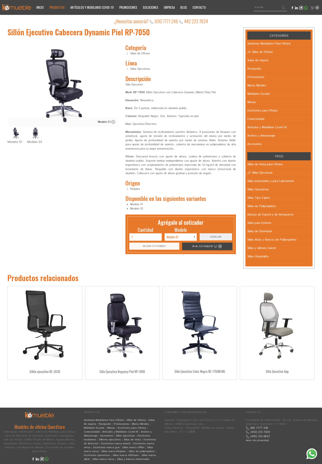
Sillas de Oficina (136, 420)
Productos (57, 7)
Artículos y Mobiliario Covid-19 (120, 432)
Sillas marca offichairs (126, 455)
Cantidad (145, 229)
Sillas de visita (132, 439)
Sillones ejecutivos (110, 439)
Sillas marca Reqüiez (113, 451)
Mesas (111, 428)
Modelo (180, 229)
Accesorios (106, 436)
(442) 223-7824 (260, 432)
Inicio (40, 7)
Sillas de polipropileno (142, 451)
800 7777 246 (166, 21)
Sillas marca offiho (133, 447)
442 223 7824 (195, 21)
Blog (183, 7)
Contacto (199, 7)
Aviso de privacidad (257, 440)
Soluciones (150, 7)
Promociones (128, 7)
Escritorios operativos (97, 455)
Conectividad (92, 432)
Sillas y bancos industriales (133, 459)
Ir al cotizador (206, 246)
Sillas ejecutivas (125, 436)
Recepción (105, 424)
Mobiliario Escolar (94, 428)
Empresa (169, 7)
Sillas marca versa (103, 459)
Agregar (215, 237)
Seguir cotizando (154, 246)
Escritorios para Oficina (132, 428)
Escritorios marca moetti (116, 443)
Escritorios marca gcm (106, 447)
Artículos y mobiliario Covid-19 (92, 7)
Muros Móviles (140, 424)
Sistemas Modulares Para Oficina (104, 420)
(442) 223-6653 (260, 436)
